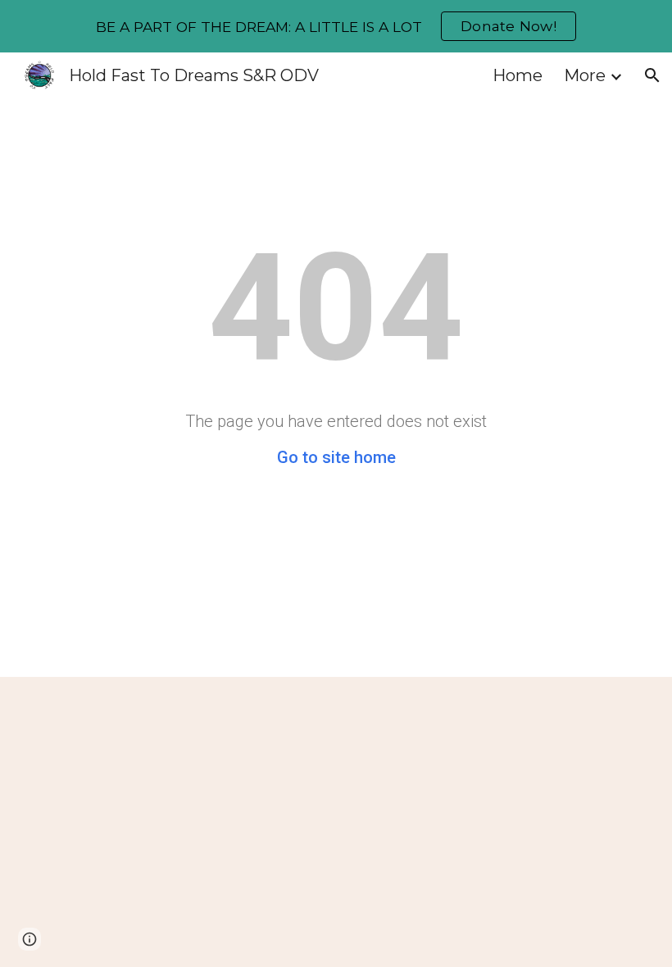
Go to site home (336, 457)
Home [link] (518, 75)
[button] (652, 75)
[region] (336, 26)
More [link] (585, 75)
